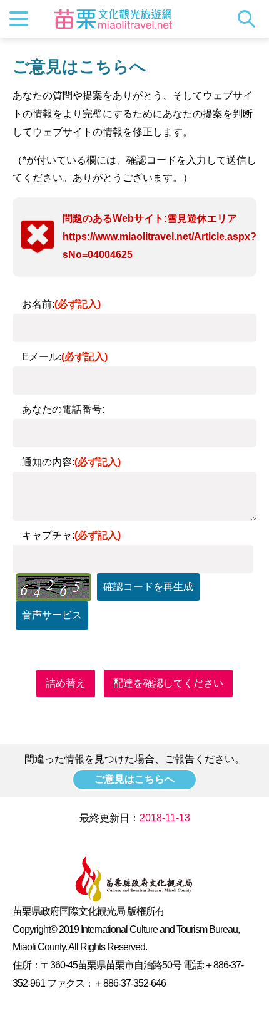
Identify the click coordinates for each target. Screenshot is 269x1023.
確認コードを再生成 (148, 586)
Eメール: (65, 356)
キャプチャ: (71, 535)
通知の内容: (71, 462)
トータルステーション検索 (249, 18)
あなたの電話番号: (63, 409)
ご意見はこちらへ (134, 779)
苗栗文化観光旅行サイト (113, 19)
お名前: (61, 304)
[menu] (19, 19)
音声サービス (52, 615)
